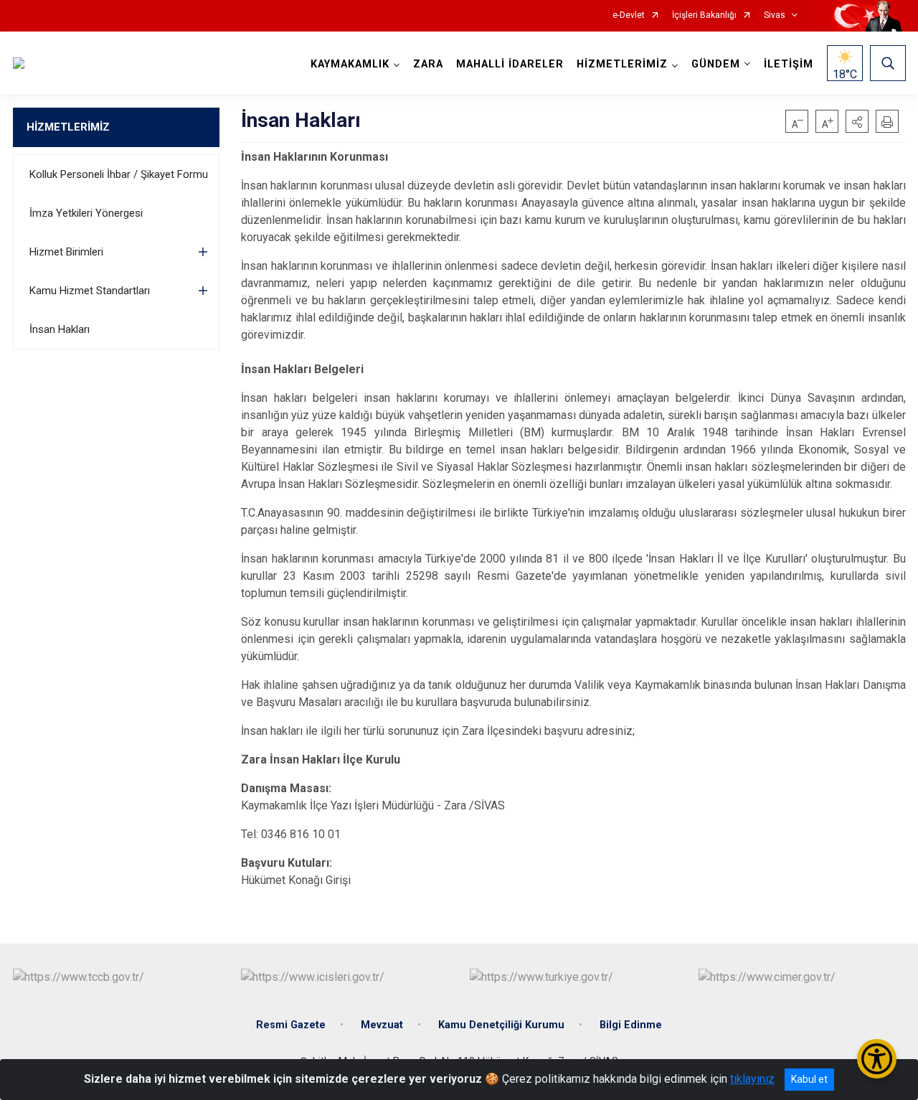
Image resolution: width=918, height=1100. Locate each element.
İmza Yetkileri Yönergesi (86, 213)
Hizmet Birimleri (66, 251)
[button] (857, 121)
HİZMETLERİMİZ (68, 127)
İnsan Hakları (59, 329)
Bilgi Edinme (631, 1025)
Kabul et (809, 1079)
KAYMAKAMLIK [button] (350, 64)
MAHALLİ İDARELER (510, 64)
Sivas (774, 15)
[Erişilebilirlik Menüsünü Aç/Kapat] (876, 1058)
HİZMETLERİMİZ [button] (622, 64)
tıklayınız (752, 1079)
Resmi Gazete (291, 1025)
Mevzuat (382, 1025)
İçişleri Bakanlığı (704, 15)
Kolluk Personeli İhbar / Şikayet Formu (118, 174)
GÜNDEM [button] (715, 64)
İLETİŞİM (788, 64)
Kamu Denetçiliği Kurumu (501, 1025)
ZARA (428, 64)
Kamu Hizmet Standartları (89, 290)
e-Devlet (628, 15)
